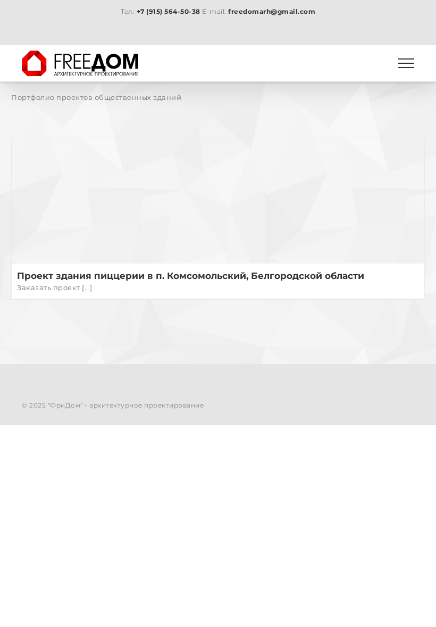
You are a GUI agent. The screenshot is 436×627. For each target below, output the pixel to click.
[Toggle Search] (369, 62)
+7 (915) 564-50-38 (168, 11)
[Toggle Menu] (406, 63)
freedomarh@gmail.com (271, 11)
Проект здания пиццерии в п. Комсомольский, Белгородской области (190, 275)
